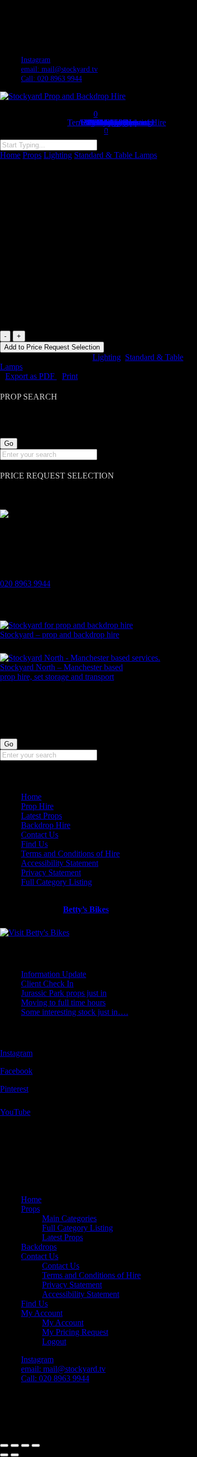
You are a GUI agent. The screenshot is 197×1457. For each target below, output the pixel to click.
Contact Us (39, 834)
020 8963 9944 (25, 583)
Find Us (34, 844)
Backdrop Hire (45, 825)
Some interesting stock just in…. (74, 1011)
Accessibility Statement (59, 863)
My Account (42, 1313)
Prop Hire (37, 806)
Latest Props (41, 815)
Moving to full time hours (63, 1002)
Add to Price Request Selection (52, 347)
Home (10, 155)
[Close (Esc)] (36, 1445)
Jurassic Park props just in (64, 993)
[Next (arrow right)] (15, 1454)
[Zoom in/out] (4, 1445)
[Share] (25, 1445)
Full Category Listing (56, 881)
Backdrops (39, 1246)
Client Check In (47, 983)
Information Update (53, 974)
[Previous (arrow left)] (4, 1454)
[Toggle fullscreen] (15, 1445)
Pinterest (14, 1088)
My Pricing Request (75, 1332)
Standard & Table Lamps (115, 155)
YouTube (15, 1111)
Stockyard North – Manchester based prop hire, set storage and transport (61, 672)
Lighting (58, 155)
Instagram (16, 1053)
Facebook (16, 1070)
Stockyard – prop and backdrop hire (59, 634)
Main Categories (69, 1218)
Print (70, 376)
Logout (54, 1341)
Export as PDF (31, 376)
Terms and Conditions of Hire (70, 853)
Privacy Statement (51, 872)
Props (32, 155)
